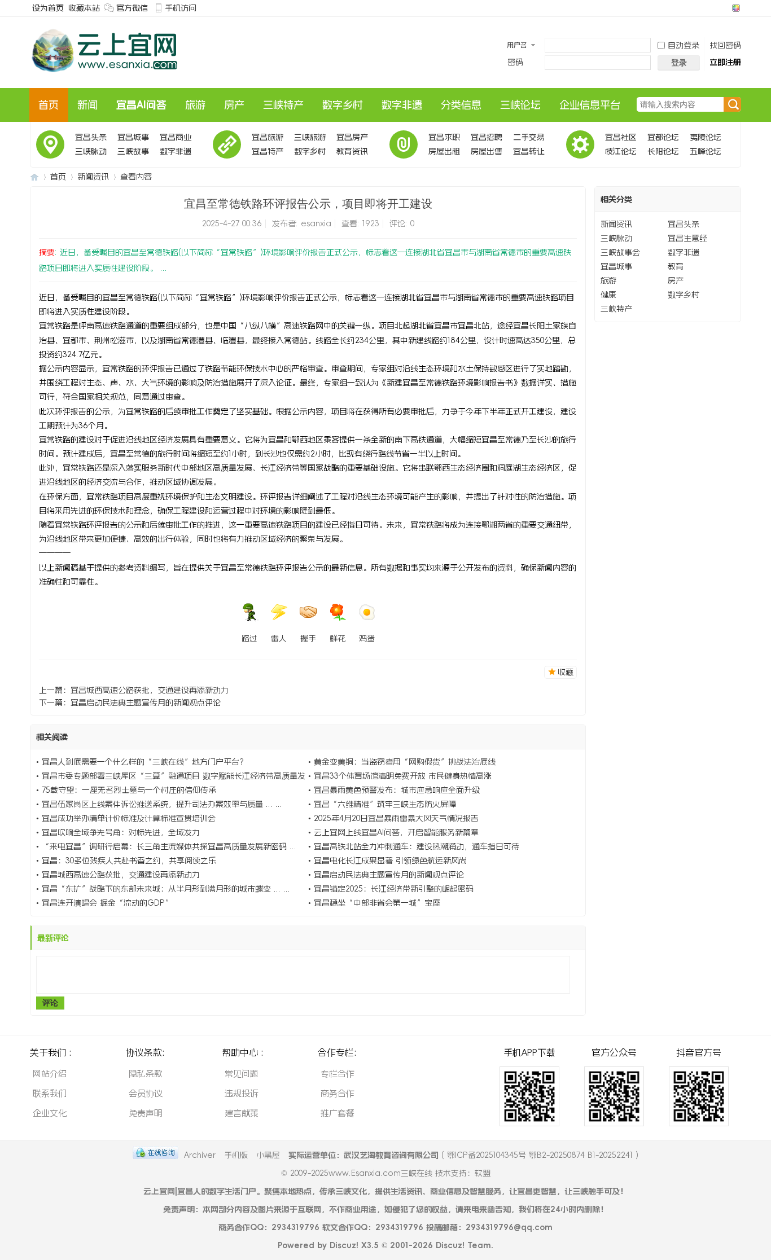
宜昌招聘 (486, 137)
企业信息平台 (589, 105)
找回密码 (725, 45)
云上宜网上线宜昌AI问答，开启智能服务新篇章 (396, 832)
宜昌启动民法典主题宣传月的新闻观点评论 (146, 702)
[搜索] (732, 105)
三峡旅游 (310, 137)
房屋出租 (444, 151)
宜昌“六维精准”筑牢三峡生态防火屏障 (385, 804)
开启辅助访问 (725, 8)
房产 (234, 105)
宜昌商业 (175, 137)
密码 (515, 62)
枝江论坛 (621, 151)
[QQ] (155, 1155)
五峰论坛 (705, 151)
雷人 (279, 638)
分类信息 (461, 105)
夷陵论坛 (705, 137)
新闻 (87, 105)
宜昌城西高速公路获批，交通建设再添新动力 (150, 690)
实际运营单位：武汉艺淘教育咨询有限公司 (363, 1155)
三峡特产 (283, 105)
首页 (48, 105)
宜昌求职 (444, 137)
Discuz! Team (463, 1245)
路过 (249, 638)
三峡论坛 (520, 105)
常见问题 (242, 1073)
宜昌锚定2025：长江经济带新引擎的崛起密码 (394, 889)
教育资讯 (352, 151)
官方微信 (132, 8)
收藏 (565, 672)
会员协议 (146, 1093)
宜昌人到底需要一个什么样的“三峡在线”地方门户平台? (143, 762)
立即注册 (725, 62)
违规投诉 (242, 1093)
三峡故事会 (133, 153)
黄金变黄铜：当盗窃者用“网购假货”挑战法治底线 (405, 762)
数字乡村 (342, 105)
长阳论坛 (663, 151)
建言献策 (242, 1113)
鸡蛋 (367, 638)
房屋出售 (486, 151)
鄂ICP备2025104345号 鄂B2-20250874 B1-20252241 (540, 1155)
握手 (308, 638)
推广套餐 (337, 1113)
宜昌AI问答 (141, 105)
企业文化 (50, 1113)
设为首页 (48, 8)
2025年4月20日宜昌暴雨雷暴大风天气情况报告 (396, 818)
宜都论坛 (663, 137)
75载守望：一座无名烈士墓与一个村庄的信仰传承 (129, 790)
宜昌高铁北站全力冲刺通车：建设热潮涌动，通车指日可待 (416, 846)
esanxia (316, 223)
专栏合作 (337, 1073)
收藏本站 (84, 8)
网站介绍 (50, 1073)
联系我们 (50, 1093)
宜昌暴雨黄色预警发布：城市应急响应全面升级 (397, 790)
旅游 (195, 105)
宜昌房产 (352, 137)
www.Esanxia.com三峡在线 (381, 1173)
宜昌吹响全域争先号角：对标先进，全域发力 (121, 832)
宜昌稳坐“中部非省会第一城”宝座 (377, 903)
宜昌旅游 (267, 137)
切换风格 (734, 8)
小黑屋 (268, 1155)
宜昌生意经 (687, 238)
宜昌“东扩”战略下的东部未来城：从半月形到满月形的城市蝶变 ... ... (166, 889)
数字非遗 (402, 105)
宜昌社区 (621, 137)
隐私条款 (146, 1073)
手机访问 (180, 8)
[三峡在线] (105, 77)
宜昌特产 (267, 151)
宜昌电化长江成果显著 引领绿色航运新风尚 (390, 860)
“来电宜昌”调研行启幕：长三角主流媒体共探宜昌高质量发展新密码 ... (169, 846)
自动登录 (683, 45)
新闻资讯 (93, 177)
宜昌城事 (133, 137)
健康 (608, 294)
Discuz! (344, 1245)
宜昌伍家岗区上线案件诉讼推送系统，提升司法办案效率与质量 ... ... (162, 804)
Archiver (200, 1155)
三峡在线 (34, 177)
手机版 (236, 1155)
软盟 (482, 1173)
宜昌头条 (91, 137)
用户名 (517, 45)
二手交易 (529, 137)
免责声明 (146, 1113)
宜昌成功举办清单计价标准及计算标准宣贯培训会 (129, 818)
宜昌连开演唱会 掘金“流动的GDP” (107, 903)
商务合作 (337, 1093)
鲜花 (337, 638)
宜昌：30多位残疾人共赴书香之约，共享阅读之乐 (129, 860)
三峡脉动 (91, 151)
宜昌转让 (529, 151)
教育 (676, 266)
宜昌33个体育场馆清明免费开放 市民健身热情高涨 (403, 776)
